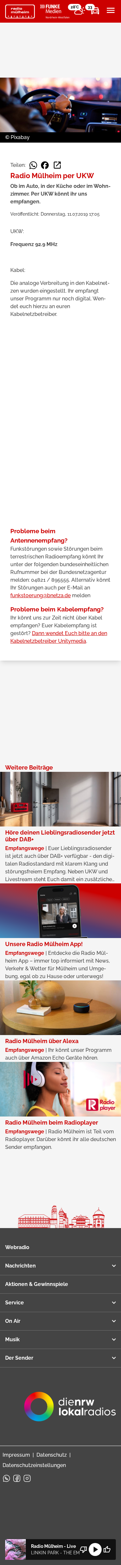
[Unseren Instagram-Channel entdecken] (27, 1478)
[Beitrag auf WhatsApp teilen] (33, 165)
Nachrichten (20, 1266)
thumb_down (83, 1549)
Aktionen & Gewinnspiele (36, 1284)
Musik (12, 1339)
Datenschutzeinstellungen (34, 1465)
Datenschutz (51, 1455)
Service (14, 1303)
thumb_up (107, 1549)
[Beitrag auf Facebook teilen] (45, 165)
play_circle (95, 1549)
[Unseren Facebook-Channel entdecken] (17, 1478)
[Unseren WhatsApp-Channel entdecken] (6, 1478)
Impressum (16, 1455)
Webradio (17, 1247)
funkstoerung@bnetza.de (40, 595)
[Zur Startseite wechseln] (20, 12)
